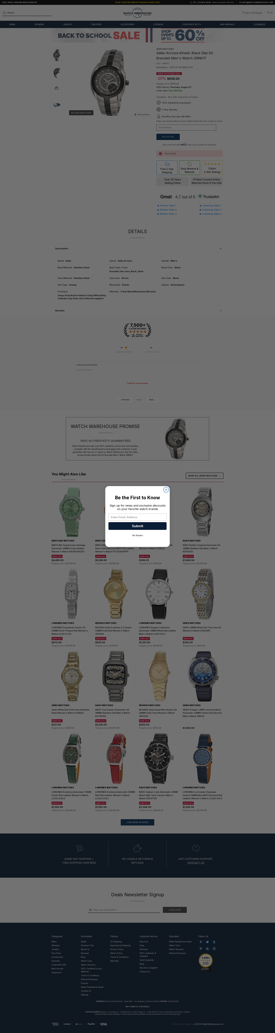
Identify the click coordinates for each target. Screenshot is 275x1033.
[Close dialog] (166, 489)
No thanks (137, 535)
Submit (137, 526)
